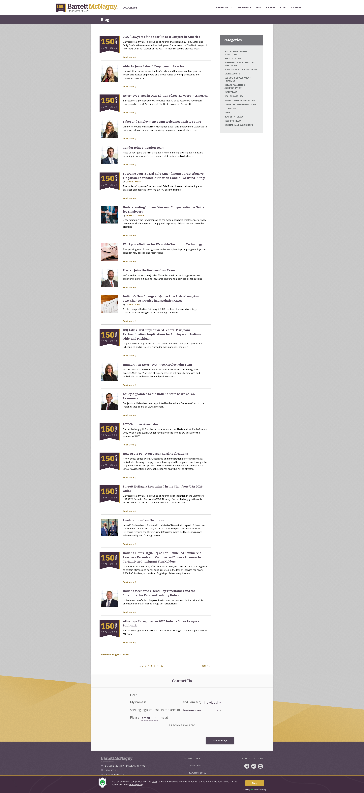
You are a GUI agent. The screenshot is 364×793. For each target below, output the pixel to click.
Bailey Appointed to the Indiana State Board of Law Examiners (159, 396)
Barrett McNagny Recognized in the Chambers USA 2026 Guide (162, 488)
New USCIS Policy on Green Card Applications (155, 453)
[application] (182, 784)
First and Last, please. (156, 699)
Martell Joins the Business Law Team (149, 270)
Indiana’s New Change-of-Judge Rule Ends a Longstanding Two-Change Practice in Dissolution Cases (164, 298)
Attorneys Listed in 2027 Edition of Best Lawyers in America (165, 95)
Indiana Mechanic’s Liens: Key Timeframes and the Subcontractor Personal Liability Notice (159, 593)
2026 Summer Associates (140, 424)
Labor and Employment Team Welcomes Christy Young (162, 121)
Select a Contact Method (147, 713)
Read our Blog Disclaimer (115, 654)
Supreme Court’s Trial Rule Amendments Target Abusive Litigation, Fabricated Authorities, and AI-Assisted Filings (164, 176)
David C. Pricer (133, 181)
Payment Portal (197, 773)
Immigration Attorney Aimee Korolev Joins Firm (157, 364)
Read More (128, 57)
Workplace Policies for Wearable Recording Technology (162, 244)
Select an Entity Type (211, 699)
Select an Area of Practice (191, 706)
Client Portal (197, 765)
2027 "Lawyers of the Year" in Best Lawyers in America (161, 37)
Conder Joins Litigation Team (143, 147)
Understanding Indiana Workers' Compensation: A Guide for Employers (163, 209)
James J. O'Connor (135, 215)
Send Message (220, 740)
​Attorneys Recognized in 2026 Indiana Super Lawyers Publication (161, 623)
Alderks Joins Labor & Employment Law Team (155, 66)
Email (134, 722)
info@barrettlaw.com (114, 774)
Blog (105, 19)
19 (162, 665)
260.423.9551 (130, 7)
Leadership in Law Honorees (143, 520)
